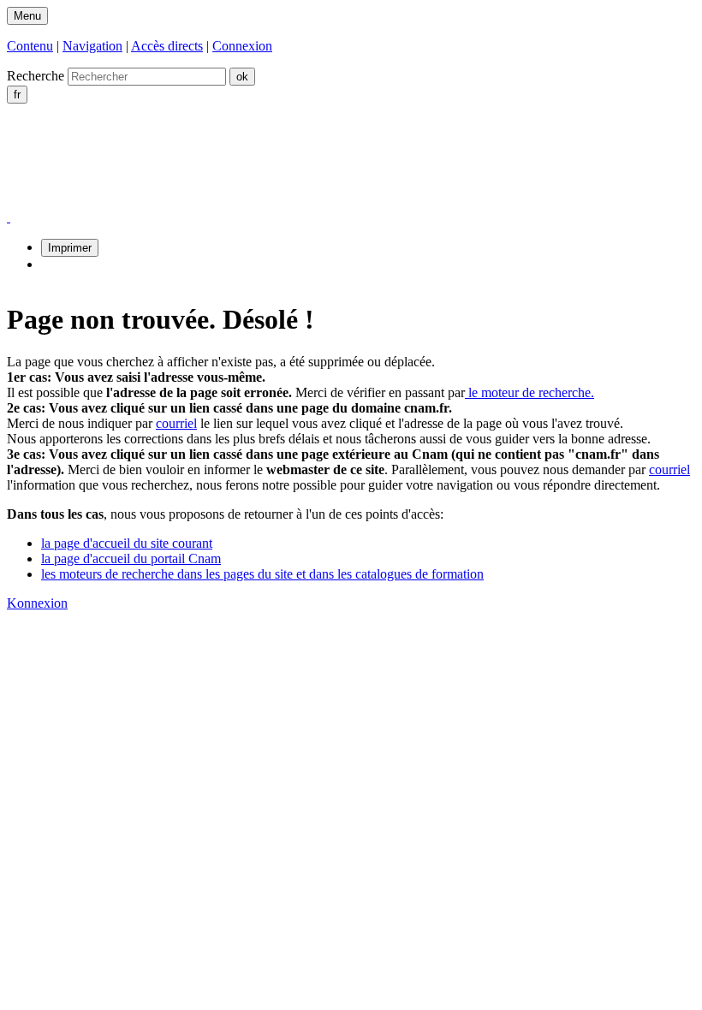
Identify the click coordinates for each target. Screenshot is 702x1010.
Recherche (35, 75)
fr (17, 94)
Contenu (30, 46)
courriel (176, 423)
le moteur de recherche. (529, 392)
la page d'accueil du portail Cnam (131, 558)
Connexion (242, 46)
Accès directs (167, 46)
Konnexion (37, 603)
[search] (147, 77)
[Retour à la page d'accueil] (185, 201)
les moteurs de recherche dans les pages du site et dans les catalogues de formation (262, 574)
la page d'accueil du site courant (126, 543)
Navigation (92, 46)
